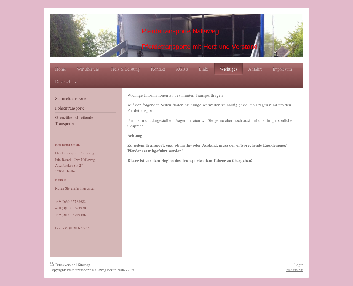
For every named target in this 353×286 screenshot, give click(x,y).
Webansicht (294, 269)
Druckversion (65, 264)
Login (298, 264)
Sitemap (84, 264)
